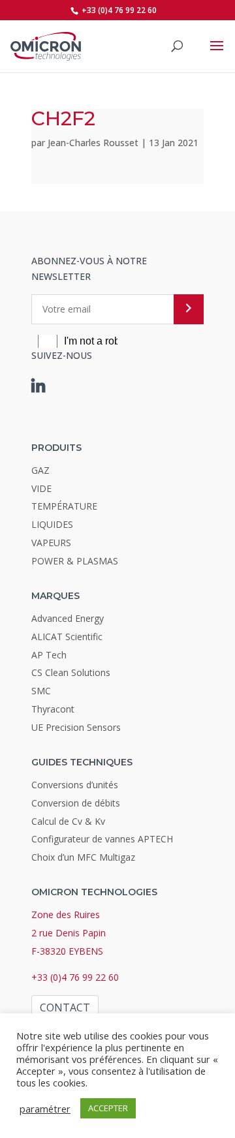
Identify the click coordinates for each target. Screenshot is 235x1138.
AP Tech (49, 655)
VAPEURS (51, 542)
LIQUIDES (52, 524)
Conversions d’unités (74, 784)
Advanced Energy (67, 618)
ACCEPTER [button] (108, 1108)
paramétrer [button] (45, 1109)
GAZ (40, 470)
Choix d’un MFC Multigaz (83, 857)
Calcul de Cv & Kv (68, 821)
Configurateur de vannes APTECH (102, 839)
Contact (65, 1007)
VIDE (41, 488)
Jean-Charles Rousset (93, 142)
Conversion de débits (75, 803)
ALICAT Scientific (66, 636)
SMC (41, 690)
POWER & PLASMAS (74, 561)
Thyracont (52, 709)
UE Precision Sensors (76, 727)
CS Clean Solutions (70, 672)
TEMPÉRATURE (64, 506)
